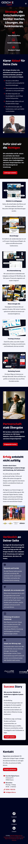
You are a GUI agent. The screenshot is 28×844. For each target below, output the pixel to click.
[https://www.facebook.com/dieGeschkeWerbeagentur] (14, 813)
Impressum (6, 837)
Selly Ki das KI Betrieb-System (12, 838)
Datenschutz (13, 837)
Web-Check (21, 837)
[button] (26, 3)
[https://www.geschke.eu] (7, 4)
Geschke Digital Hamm (16, 835)
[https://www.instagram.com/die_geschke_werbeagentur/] (14, 820)
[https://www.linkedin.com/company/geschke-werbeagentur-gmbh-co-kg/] (14, 828)
